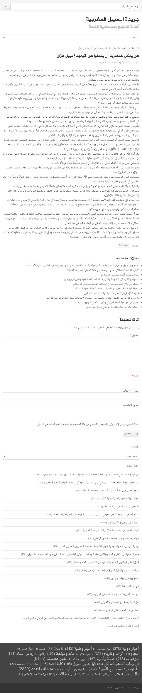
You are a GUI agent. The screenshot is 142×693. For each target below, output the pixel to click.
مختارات (130, 669)
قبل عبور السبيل (80, 664)
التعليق (134, 335)
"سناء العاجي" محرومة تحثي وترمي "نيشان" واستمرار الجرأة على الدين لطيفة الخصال (96, 514)
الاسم (135, 376)
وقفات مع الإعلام (32, 674)
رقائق (40, 654)
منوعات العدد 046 (130, 586)
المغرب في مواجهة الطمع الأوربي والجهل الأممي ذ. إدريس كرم (108, 302)
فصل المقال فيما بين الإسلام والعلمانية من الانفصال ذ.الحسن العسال (106, 562)
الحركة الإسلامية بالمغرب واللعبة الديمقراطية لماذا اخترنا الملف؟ (107, 288)
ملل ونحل (127, 674)
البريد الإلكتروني (130, 390)
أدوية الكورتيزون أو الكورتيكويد (123, 522)
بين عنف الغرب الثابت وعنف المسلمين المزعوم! (116, 594)
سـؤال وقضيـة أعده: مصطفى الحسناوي (119, 275)
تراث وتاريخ (109, 654)
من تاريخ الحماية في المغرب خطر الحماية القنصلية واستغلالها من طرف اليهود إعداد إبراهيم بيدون (90, 474)
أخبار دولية (126, 649)
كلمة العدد (51, 664)
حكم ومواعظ (61, 654)
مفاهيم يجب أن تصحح (68, 669)
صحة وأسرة (101, 659)
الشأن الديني (25, 649)
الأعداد (135, 446)
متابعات (32, 664)
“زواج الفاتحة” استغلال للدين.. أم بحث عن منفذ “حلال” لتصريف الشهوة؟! (102, 270)
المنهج (131, 654)
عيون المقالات (77, 659)
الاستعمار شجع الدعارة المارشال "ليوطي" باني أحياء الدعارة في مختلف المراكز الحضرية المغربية (91, 482)
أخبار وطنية (78, 649)
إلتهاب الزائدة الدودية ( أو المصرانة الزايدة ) (118, 498)
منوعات (84, 674)
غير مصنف (49, 659)
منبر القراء (104, 674)
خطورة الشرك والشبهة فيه (126, 626)
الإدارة (121, 62)
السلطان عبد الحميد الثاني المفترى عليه (119, 610)
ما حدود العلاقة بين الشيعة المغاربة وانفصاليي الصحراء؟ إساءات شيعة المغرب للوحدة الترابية (92, 298)
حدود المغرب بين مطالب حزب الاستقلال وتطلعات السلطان (110, 490)
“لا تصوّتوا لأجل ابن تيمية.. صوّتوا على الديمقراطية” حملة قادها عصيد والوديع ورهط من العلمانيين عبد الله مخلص (82, 265)
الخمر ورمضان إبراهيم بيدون (124, 578)
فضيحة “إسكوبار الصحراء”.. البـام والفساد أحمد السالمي (111, 293)
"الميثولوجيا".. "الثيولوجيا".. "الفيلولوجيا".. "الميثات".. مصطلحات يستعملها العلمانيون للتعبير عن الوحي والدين (84, 618)
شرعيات (127, 659)
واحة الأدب (59, 674)
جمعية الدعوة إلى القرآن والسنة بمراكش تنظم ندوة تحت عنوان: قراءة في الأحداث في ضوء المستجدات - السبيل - (83, 554)
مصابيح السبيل (105, 669)
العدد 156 (123, 245)
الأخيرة (56, 649)
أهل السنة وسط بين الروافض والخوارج (119, 602)
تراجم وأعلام (84, 654)
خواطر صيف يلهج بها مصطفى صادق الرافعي (116, 538)
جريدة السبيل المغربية (112, 19)
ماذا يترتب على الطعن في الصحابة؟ (121, 506)
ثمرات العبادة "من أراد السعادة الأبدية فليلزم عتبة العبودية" (110, 530)
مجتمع (17, 664)
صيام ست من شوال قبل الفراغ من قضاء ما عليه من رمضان (109, 570)
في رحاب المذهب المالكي (118, 664)
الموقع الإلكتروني (130, 405)
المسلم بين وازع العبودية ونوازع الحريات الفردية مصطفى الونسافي (106, 284)
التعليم (40, 649)
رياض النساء (20, 654)
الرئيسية (135, 48)
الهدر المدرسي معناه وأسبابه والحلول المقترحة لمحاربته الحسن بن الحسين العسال (99, 546)
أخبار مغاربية (102, 649)
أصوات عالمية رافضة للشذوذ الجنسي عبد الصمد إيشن (112, 307)
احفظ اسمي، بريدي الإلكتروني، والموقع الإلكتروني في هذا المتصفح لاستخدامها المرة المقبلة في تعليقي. (88, 424)
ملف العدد (126, 48)
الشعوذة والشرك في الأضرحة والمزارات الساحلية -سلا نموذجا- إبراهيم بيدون (101, 279)
